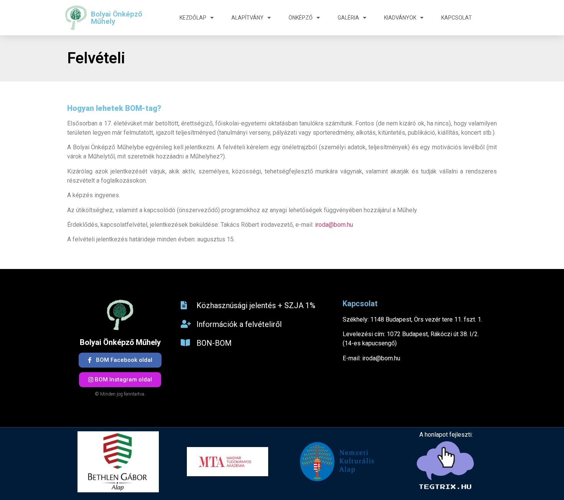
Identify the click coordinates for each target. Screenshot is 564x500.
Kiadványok (400, 18)
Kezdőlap (193, 18)
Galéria (348, 18)
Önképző (301, 18)
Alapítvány (247, 18)
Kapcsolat (456, 18)
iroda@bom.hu (334, 224)
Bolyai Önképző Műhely (116, 18)
